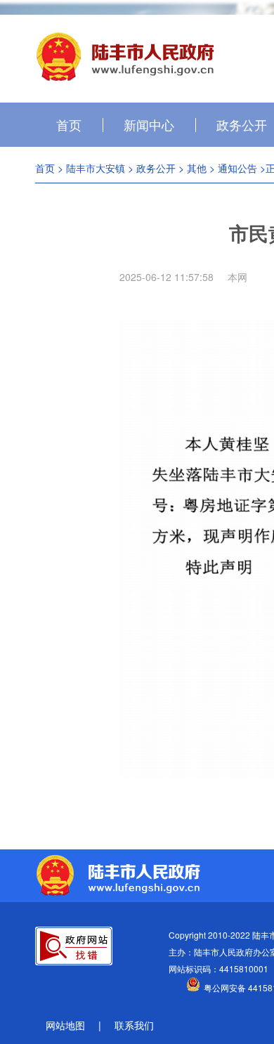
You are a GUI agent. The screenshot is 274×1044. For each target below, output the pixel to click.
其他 (197, 168)
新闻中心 (149, 124)
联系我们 (134, 1025)
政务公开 (156, 168)
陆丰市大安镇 (95, 168)
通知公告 (237, 168)
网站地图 (65, 1025)
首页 (68, 124)
